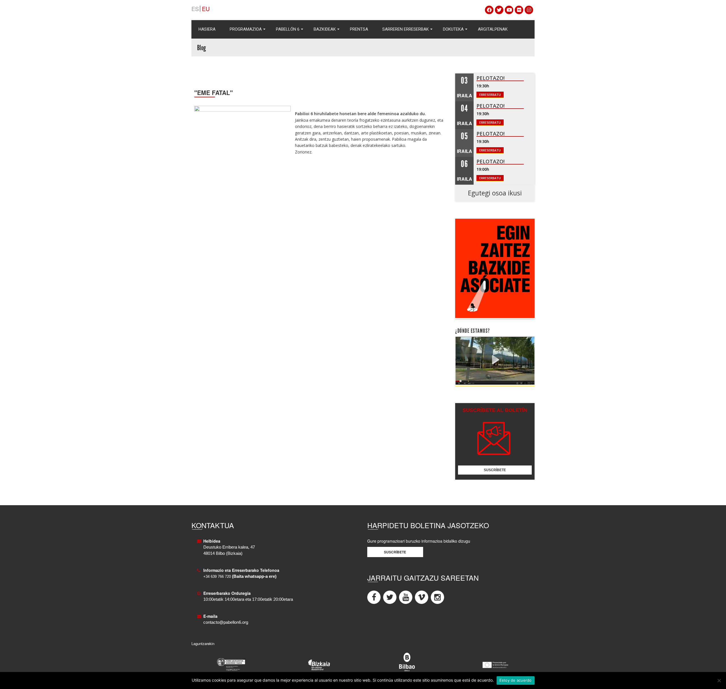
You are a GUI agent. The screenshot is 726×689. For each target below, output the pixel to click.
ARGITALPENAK (493, 29)
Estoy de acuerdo (515, 680)
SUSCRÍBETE (495, 470)
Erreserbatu (490, 94)
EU (206, 9)
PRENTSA (359, 29)
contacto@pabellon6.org (225, 622)
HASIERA (207, 29)
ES (195, 9)
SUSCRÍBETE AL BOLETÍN (495, 410)
